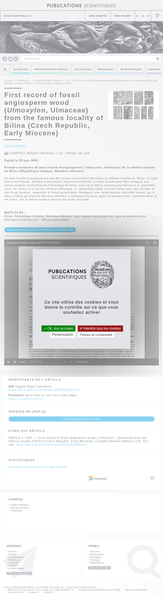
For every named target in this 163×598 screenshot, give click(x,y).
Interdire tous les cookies (102, 328)
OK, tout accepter (59, 328)
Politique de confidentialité (96, 334)
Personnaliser (62, 334)
